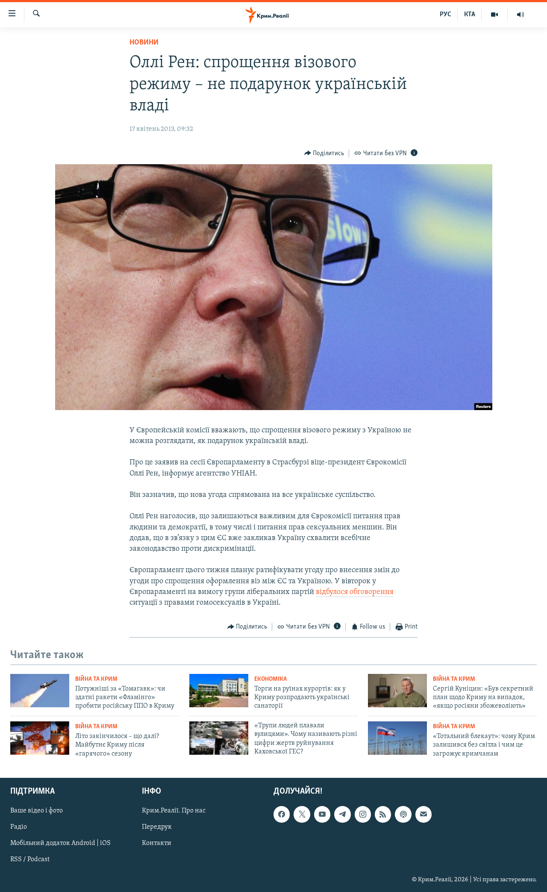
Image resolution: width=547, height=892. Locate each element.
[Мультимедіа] (495, 15)
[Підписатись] (423, 814)
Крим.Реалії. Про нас (174, 811)
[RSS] (383, 814)
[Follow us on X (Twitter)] (302, 814)
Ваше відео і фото (36, 811)
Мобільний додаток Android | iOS (60, 843)
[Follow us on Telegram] (342, 814)
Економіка (270, 679)
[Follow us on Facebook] (282, 814)
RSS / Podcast (30, 860)
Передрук (157, 827)
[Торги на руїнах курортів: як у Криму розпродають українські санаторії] (218, 690)
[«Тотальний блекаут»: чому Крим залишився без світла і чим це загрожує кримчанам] (397, 738)
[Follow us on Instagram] (363, 814)
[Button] (324, 153)
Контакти (156, 843)
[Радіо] (520, 15)
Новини (144, 43)
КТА (469, 14)
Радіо (18, 827)
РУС (445, 14)
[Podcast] (403, 814)
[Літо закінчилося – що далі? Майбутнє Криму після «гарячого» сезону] (39, 738)
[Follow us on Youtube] (322, 814)
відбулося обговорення (355, 592)
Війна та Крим (96, 679)
